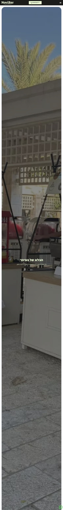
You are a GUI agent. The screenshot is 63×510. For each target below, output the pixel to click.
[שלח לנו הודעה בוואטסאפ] (61, 507)
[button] (60, 2)
